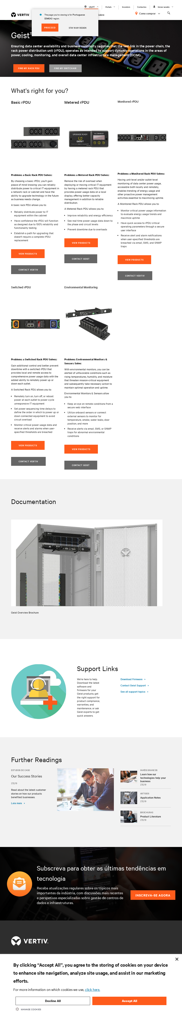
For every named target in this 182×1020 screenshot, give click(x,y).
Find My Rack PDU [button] (29, 68)
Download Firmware (131, 679)
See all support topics (133, 691)
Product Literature (150, 816)
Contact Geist (81, 465)
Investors (126, 6)
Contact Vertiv (28, 461)
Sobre (101, 14)
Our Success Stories (26, 775)
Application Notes (150, 797)
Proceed (50, 27)
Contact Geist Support (133, 685)
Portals (108, 6)
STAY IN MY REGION (77, 27)
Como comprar (147, 13)
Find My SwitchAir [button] (65, 68)
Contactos (141, 6)
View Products (28, 445)
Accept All (129, 1001)
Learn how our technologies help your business (153, 777)
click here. (92, 989)
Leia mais (16, 803)
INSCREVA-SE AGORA (152, 895)
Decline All (53, 1001)
